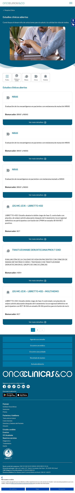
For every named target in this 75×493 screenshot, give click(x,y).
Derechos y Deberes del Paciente (13, 423)
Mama (26, 80)
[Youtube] (18, 386)
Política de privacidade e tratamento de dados (22, 483)
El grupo (6, 404)
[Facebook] (4, 386)
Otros (36, 80)
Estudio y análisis (9, 429)
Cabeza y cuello (16, 79)
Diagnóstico (6, 441)
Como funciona (7, 421)
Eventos (6, 432)
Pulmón (45, 80)
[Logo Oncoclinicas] (13, 3)
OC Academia (8, 435)
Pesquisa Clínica (9, 10)
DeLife (5, 446)
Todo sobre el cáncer (9, 418)
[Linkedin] (23, 386)
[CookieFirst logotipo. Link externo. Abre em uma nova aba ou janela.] (2, 477)
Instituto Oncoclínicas (10, 407)
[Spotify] (28, 386)
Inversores (6, 409)
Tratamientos (7, 443)
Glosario (5, 426)
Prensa (5, 412)
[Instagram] (9, 386)
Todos (7, 80)
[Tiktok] (14, 386)
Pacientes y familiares (11, 415)
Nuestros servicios (10, 438)
